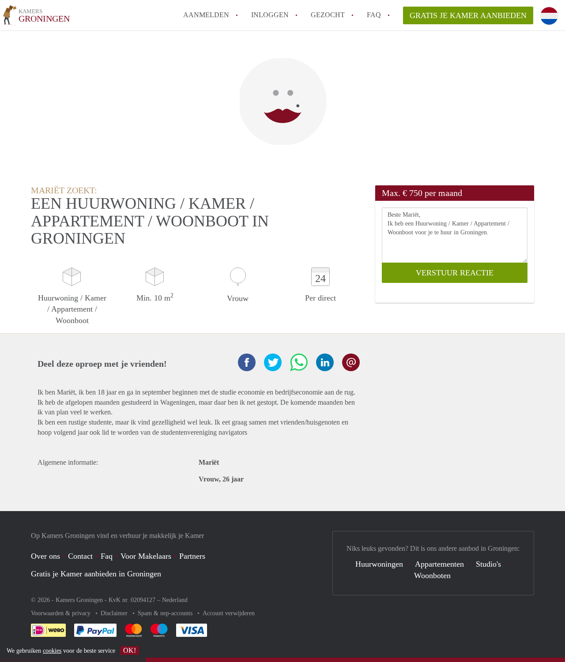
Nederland (175, 600)
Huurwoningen (379, 564)
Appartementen (439, 564)
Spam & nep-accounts (166, 613)
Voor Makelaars (146, 556)
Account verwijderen (229, 613)
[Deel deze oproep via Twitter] (273, 362)
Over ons (45, 556)
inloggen (270, 15)
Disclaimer (115, 613)
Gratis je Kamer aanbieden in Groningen (96, 573)
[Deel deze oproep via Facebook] (247, 362)
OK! (129, 650)
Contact (80, 556)
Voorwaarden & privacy (61, 613)
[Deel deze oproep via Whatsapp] (299, 362)
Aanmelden (206, 15)
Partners (192, 556)
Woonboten (432, 575)
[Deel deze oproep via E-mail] (351, 362)
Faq (107, 556)
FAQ (374, 15)
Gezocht (328, 15)
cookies (52, 650)
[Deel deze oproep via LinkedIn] (325, 362)
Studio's (488, 564)
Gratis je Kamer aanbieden (468, 15)
